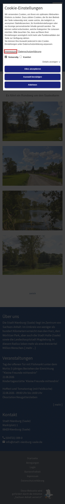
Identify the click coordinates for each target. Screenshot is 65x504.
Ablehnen (32, 85)
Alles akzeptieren (32, 69)
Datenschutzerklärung (29, 51)
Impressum (10, 51)
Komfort (27, 57)
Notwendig (13, 57)
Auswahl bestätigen (32, 77)
